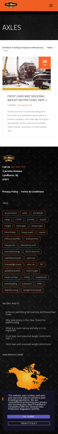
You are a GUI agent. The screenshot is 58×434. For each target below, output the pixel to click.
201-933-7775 (18, 166)
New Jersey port (28, 245)
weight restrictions (32, 290)
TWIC (39, 283)
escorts (30, 219)
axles (25, 213)
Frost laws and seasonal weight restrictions (28, 344)
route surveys (11, 277)
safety (27, 277)
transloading (11, 283)
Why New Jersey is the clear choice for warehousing (26, 321)
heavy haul (37, 225)
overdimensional (13, 257)
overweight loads (13, 264)
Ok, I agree (28, 416)
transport (27, 283)
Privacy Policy (29, 423)
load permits (32, 238)
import (42, 232)
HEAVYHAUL (10, 232)
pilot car (31, 264)
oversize (31, 257)
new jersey (10, 245)
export (43, 219)
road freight (32, 270)
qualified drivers (13, 270)
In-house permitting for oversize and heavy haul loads (30, 313)
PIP (41, 264)
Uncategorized (25, 105)
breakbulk (38, 213)
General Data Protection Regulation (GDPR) (26, 407)
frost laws (21, 225)
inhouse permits (12, 238)
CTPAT (18, 219)
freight (8, 225)
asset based (11, 213)
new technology (12, 251)
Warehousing (11, 290)
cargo (7, 219)
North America (32, 251)
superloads (41, 277)
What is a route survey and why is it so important (26, 329)
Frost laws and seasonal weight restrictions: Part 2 (27, 98)
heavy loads (27, 232)
